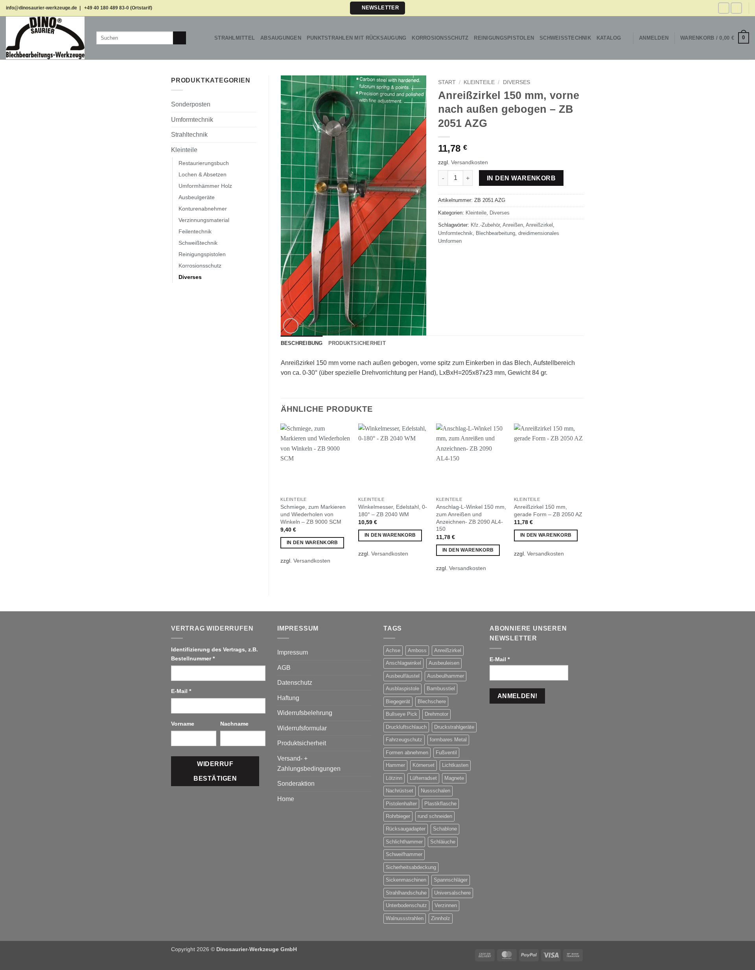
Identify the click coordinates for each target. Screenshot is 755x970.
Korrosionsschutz (440, 38)
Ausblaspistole (402, 688)
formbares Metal (448, 740)
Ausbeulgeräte (197, 197)
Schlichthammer (404, 842)
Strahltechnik (189, 134)
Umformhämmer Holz (205, 186)
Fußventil (446, 752)
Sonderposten (190, 104)
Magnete (454, 778)
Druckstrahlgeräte (454, 727)
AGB (284, 667)
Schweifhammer (404, 854)
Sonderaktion (296, 783)
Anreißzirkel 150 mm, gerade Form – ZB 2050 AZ (548, 510)
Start (447, 82)
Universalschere (452, 893)
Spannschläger (451, 880)
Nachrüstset (399, 791)
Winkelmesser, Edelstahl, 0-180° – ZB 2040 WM (392, 510)
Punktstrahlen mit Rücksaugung (356, 38)
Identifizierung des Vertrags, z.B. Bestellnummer (214, 654)
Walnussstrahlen (405, 918)
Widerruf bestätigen (215, 771)
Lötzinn (394, 778)
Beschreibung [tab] (302, 343)
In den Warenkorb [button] (312, 542)
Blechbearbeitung (495, 233)
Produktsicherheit (301, 743)
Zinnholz (440, 918)
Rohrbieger (398, 816)
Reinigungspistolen (504, 38)
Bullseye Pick (401, 714)
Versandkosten (469, 162)
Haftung (288, 698)
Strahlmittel (234, 38)
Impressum (292, 652)
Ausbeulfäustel (403, 676)
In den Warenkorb (521, 178)
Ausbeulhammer (445, 676)
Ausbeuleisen (444, 663)
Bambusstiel (441, 688)
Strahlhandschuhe (406, 893)
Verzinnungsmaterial (204, 220)
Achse (393, 650)
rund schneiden (435, 816)
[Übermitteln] (179, 38)
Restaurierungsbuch (204, 163)
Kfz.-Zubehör (485, 225)
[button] (377, 8)
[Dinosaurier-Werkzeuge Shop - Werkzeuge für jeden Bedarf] (45, 38)
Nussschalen (435, 791)
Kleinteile (184, 150)
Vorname (183, 724)
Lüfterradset (423, 778)
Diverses (190, 277)
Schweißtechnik (565, 38)
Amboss (417, 650)
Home (285, 799)
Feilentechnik (195, 231)
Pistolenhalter (401, 804)
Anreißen (513, 225)
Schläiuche (442, 842)
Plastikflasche (440, 804)
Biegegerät (398, 701)
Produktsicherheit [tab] (357, 343)
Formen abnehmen (407, 752)
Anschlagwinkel (403, 663)
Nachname (235, 724)
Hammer (395, 765)
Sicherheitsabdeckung (411, 867)
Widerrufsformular (302, 728)
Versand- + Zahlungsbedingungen (309, 763)
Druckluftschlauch (406, 727)
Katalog (609, 38)
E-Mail (181, 691)
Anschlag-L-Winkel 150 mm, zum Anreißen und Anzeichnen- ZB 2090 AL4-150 (471, 518)
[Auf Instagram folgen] (736, 8)
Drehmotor (436, 714)
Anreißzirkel (539, 225)
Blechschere (432, 701)
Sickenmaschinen (406, 880)
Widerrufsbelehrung (304, 713)
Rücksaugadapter (405, 829)
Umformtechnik (192, 119)
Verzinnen (446, 905)
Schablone (445, 829)
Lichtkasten (455, 765)
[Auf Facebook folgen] (723, 8)
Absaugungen (280, 38)
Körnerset (423, 765)
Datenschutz (294, 682)
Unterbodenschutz (406, 905)
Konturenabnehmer (203, 208)
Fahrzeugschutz (404, 740)
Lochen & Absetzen (202, 174)
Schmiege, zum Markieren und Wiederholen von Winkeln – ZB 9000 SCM (313, 514)
